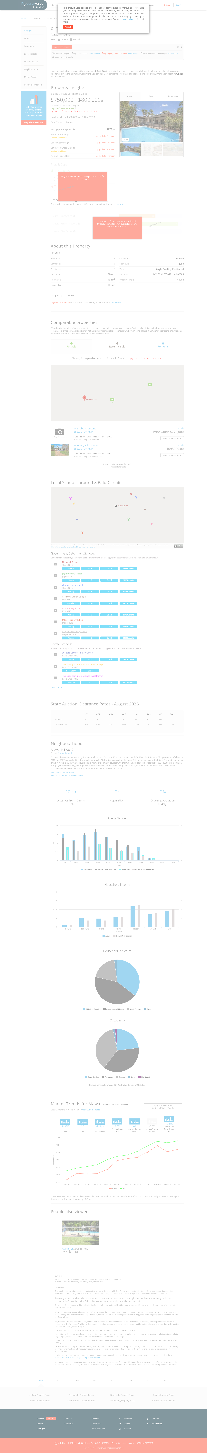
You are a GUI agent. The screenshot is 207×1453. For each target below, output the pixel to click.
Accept (68, 27)
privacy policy (127, 19)
